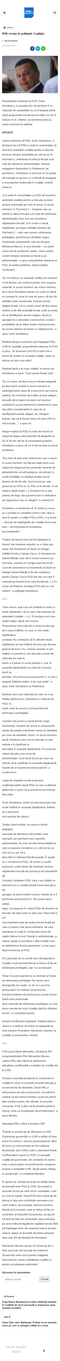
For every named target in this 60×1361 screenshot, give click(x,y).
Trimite (44, 1279)
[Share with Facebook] (32, 48)
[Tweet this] (37, 48)
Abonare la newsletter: (16, 1272)
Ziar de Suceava (11, 41)
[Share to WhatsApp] (43, 48)
